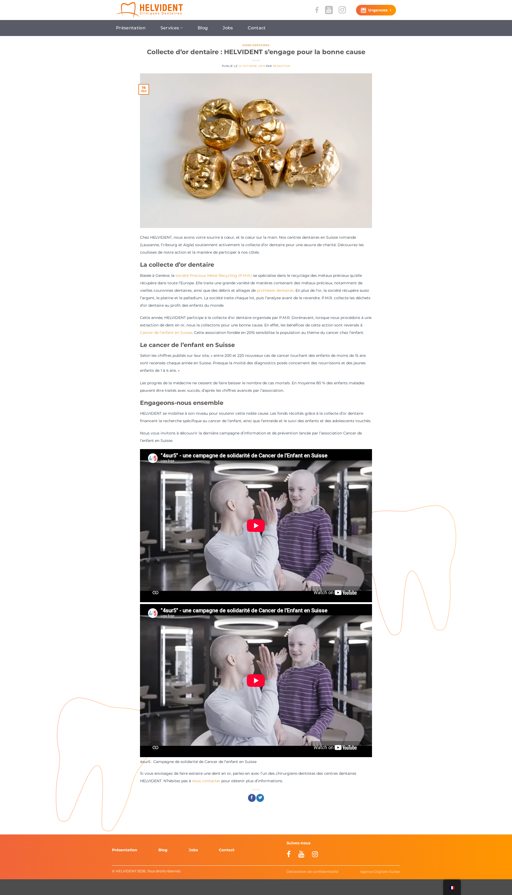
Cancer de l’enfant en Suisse (166, 332)
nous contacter (206, 780)
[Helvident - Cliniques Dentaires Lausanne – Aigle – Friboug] (149, 10)
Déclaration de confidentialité (312, 871)
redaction (281, 66)
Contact (257, 27)
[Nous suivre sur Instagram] (342, 10)
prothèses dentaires (275, 290)
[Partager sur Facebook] (252, 798)
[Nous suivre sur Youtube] (329, 10)
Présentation (131, 27)
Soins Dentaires (255, 45)
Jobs (228, 27)
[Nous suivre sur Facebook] (317, 10)
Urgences (377, 10)
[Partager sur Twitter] (260, 798)
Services (170, 27)
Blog (203, 27)
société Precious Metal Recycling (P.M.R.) (213, 275)
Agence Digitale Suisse (380, 871)
